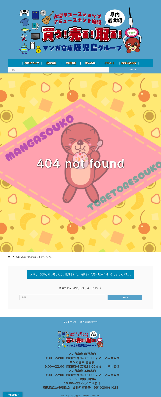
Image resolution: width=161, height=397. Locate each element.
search (133, 69)
